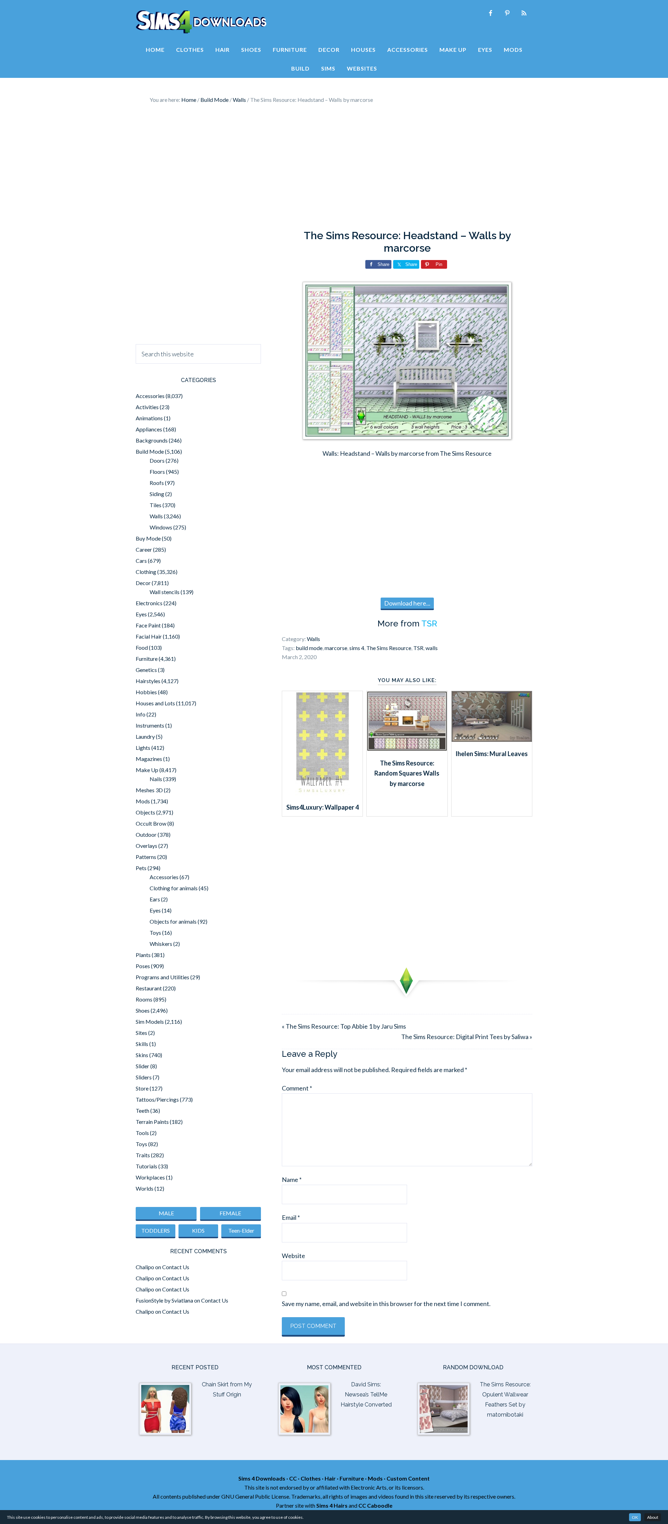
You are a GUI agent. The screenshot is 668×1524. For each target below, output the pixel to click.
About (652, 1517)
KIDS (198, 1230)
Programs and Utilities (162, 977)
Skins (142, 1055)
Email (291, 1217)
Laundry (145, 736)
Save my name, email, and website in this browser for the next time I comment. (386, 1303)
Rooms (144, 999)
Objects (145, 812)
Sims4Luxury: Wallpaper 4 (322, 807)
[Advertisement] (334, 167)
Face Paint (148, 625)
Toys (155, 932)
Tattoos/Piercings (157, 1099)
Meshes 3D (149, 790)
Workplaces (150, 1177)
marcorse (336, 648)
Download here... (407, 603)
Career (144, 549)
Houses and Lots (155, 703)
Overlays (146, 845)
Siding (157, 494)
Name (292, 1179)
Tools (142, 1132)
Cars (141, 560)
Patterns (146, 856)
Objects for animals (173, 921)
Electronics (149, 603)
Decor (143, 582)
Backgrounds (152, 440)
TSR (429, 623)
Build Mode (150, 451)
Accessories (150, 395)
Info (140, 714)
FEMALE (230, 1213)
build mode (309, 648)
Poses (143, 966)
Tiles (155, 505)
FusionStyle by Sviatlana (164, 1300)
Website (293, 1255)
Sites (141, 1032)
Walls (313, 638)
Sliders (144, 1077)
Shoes (143, 1010)
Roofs (157, 482)
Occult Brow (151, 823)
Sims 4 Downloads (201, 21)
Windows (161, 527)
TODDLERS (155, 1230)
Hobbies (146, 692)
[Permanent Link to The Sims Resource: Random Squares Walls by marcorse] (407, 749)
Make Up (147, 770)
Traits (143, 1155)
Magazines (149, 758)
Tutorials (146, 1166)
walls (432, 648)
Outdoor (146, 834)
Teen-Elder (241, 1230)
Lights (143, 747)
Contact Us (175, 1267)
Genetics (146, 669)
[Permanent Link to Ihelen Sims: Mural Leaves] (492, 739)
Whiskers (161, 943)
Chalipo (145, 1267)
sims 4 (356, 648)
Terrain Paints (152, 1121)
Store (142, 1088)
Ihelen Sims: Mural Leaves (491, 753)
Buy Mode (148, 538)
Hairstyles (148, 681)
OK (635, 1517)
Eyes (141, 614)
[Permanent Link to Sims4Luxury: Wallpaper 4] (322, 793)
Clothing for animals (174, 888)
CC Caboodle (375, 1505)
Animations (149, 418)
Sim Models (150, 1021)
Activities (147, 407)
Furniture (147, 658)
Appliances (149, 429)
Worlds (144, 1188)
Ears (155, 899)
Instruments (150, 725)
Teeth (142, 1110)
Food (142, 647)
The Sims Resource (388, 648)
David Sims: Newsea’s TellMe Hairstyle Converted (366, 1394)
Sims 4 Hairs (332, 1505)
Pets (141, 868)
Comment (297, 1088)
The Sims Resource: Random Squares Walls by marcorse (406, 773)
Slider (142, 1066)
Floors (157, 471)
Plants (143, 954)
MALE (166, 1213)
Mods (143, 801)
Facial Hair (149, 636)
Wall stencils (165, 592)
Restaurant (149, 988)
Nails (156, 779)
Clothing (146, 571)
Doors (157, 460)
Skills (142, 1043)
